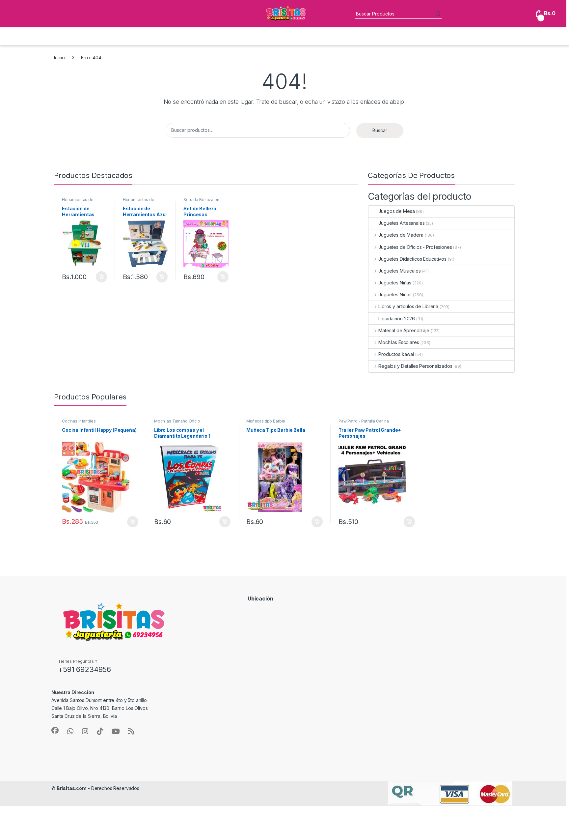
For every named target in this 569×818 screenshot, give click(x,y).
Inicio (59, 57)
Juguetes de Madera (400, 235)
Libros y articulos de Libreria (408, 306)
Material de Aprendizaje (403, 330)
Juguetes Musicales (399, 271)
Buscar (379, 130)
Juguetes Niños (395, 294)
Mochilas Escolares (398, 342)
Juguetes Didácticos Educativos (412, 259)
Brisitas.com (72, 788)
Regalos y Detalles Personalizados (415, 366)
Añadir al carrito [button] (100, 276)
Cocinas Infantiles (78, 421)
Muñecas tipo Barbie (265, 421)
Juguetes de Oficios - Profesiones (415, 247)
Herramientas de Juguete (78, 201)
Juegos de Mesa (396, 211)
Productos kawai (396, 354)
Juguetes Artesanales (401, 223)
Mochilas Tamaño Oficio (177, 421)
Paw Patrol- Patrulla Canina (364, 421)
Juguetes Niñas (394, 282)
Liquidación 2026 (396, 318)
